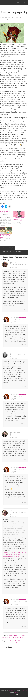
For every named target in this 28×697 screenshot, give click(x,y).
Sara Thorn (15, 17)
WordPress (16, 692)
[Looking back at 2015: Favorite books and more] (6, 230)
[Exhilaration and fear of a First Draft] (6, 218)
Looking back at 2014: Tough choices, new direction (12, 252)
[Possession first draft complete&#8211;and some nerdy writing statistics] (18, 214)
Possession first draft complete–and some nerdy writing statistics (18, 219)
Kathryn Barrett (15, 353)
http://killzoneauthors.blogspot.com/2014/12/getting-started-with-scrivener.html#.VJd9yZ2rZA (14, 555)
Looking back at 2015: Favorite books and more (5, 236)
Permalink (14, 267)
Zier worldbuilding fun (7, 248)
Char (12, 511)
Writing (10, 19)
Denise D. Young (15, 432)
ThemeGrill (24, 690)
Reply (24, 309)
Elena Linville (14, 262)
